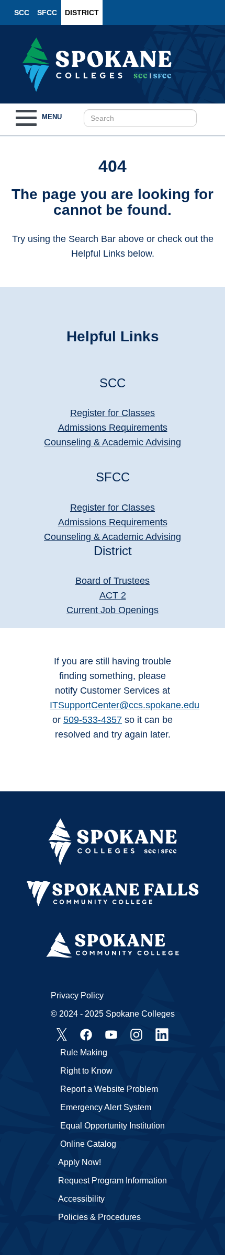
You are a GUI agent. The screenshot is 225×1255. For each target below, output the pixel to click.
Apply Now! (79, 1162)
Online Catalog (88, 1143)
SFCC (47, 12)
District (82, 12)
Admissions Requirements (112, 427)
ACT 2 (112, 595)
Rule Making (83, 1052)
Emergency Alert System (105, 1107)
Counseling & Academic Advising (112, 442)
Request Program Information (112, 1180)
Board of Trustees (112, 580)
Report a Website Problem (109, 1089)
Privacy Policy (77, 995)
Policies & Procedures (99, 1217)
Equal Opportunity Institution (112, 1125)
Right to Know (86, 1070)
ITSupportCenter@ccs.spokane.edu (124, 705)
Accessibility (81, 1198)
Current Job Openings (112, 610)
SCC (21, 12)
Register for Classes (112, 413)
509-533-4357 (92, 720)
